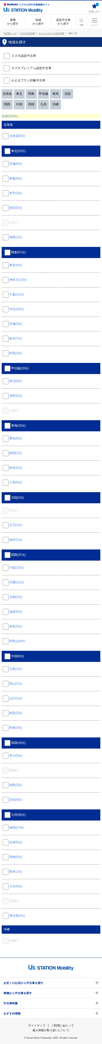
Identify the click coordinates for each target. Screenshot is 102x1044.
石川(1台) (15, 525)
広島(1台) (15, 669)
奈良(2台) (15, 626)
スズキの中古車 (27, 33)
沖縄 (55, 104)
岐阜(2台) (15, 467)
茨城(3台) (15, 324)
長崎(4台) (15, 857)
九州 (43, 104)
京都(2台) (15, 597)
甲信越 (43, 93)
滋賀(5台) (15, 611)
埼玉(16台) (16, 309)
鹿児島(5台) (17, 915)
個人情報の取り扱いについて (51, 1030)
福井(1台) (15, 539)
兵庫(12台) (16, 582)
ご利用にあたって (62, 1025)
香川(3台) (15, 755)
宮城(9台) (15, 163)
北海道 (7, 93)
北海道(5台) (17, 136)
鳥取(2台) (15, 713)
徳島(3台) (15, 785)
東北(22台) (18, 151)
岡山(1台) (15, 683)
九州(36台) (18, 814)
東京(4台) (15, 265)
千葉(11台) (16, 294)
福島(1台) (15, 237)
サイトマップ (36, 1025)
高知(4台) (15, 799)
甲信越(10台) (20, 368)
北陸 (68, 93)
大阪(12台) (16, 567)
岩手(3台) (15, 193)
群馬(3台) (15, 353)
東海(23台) (18, 425)
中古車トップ (10, 33)
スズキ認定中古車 (23, 56)
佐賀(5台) (15, 842)
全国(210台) (10, 116)
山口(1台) (15, 698)
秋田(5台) (15, 208)
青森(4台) (15, 178)
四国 (31, 104)
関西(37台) (18, 555)
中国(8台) (17, 656)
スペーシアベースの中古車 (51, 33)
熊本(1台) (15, 871)
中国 (19, 104)
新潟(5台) (15, 381)
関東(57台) (18, 252)
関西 (7, 104)
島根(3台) (15, 727)
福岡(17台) (16, 827)
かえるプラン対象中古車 (28, 80)
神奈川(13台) (18, 279)
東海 (55, 93)
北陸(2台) (17, 497)
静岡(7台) (15, 453)
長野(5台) (15, 395)
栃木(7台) (15, 338)
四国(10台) (18, 743)
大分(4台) (15, 886)
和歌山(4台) (17, 641)
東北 (19, 93)
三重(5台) (15, 482)
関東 (31, 93)
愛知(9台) (15, 438)
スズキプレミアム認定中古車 (30, 68)
